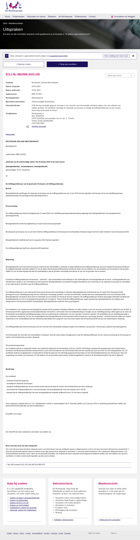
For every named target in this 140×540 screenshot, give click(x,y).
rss (102, 533)
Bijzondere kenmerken (15, 102)
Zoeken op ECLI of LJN (19, 503)
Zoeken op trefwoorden (19, 500)
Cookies (28, 533)
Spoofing (47, 533)
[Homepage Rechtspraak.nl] (13, 6)
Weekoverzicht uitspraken (110, 520)
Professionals (80, 16)
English (9, 533)
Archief (61, 533)
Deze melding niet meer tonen (116, 56)
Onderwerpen (18, 16)
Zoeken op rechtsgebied (19, 505)
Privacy (22, 533)
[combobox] (119, 75)
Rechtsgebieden (12, 98)
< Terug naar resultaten (67, 64)
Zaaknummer (11, 94)
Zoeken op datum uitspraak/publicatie (25, 498)
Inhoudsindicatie (13, 105)
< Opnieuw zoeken (23, 64)
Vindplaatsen (11, 113)
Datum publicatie (13, 90)
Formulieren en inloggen (124, 16)
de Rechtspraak (65, 16)
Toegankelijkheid (37, 533)
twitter (118, 533)
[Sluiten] (133, 56)
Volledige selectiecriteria (63, 520)
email (105, 533)
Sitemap (15, 533)
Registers (52, 16)
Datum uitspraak (13, 86)
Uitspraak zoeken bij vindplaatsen (23, 510)
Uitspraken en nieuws (36, 16)
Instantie (9, 83)
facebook (122, 533)
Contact (92, 16)
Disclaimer (67, 533)
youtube (132, 533)
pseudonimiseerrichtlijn (59, 56)
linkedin (129, 533)
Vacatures (54, 533)
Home (7, 16)
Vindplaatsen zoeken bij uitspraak (23, 508)
